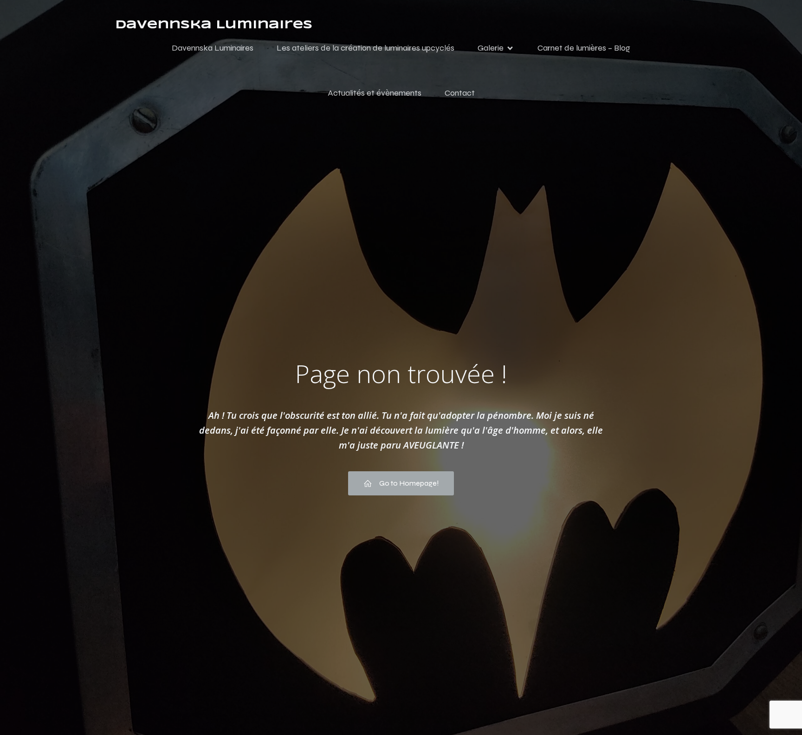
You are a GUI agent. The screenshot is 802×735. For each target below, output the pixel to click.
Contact (460, 93)
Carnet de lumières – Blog (583, 48)
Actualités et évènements (374, 93)
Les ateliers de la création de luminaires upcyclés (365, 48)
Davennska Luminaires (212, 48)
